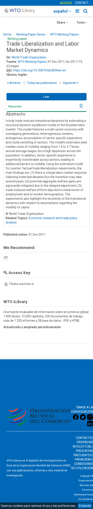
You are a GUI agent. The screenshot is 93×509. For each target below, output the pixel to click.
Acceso (66, 3)
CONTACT (82, 3)
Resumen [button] (15, 106)
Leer (46, 96)
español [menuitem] (61, 11)
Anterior (15, 83)
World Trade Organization (29, 57)
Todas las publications (42, 83)
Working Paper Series (30, 34)
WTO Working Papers (64, 34)
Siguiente (70, 83)
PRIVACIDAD (83, 459)
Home (7, 34)
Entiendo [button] (85, 505)
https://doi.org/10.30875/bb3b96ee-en (39, 70)
